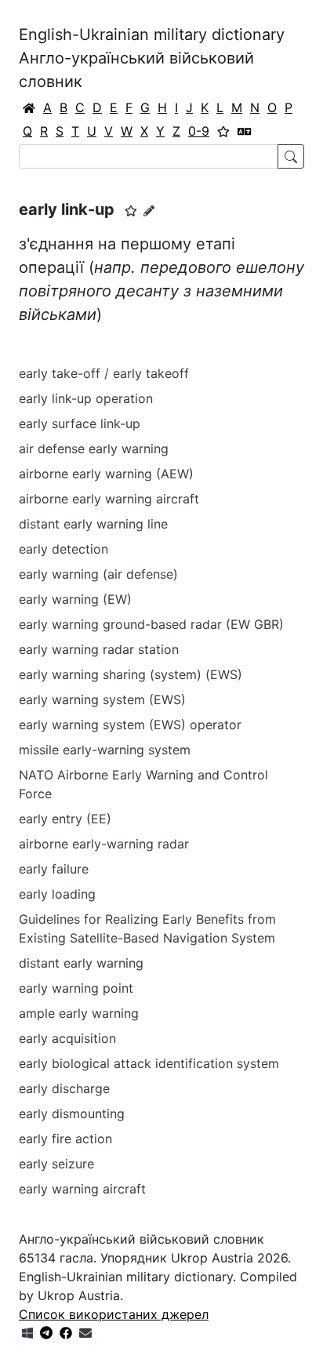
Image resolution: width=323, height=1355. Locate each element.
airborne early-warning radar (104, 844)
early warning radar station (99, 649)
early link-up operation (86, 398)
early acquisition (67, 1038)
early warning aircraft (82, 1189)
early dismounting (72, 1113)
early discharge (64, 1088)
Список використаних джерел (114, 1314)
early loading (57, 894)
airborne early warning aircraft (109, 499)
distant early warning (81, 963)
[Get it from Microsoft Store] (27, 1333)
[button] (131, 210)
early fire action (65, 1138)
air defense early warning (94, 448)
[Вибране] (223, 131)
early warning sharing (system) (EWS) (130, 674)
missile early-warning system (105, 749)
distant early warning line (93, 524)
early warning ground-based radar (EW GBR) (151, 624)
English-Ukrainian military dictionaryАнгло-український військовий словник (152, 58)
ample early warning (79, 1013)
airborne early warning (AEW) (106, 473)
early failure (54, 869)
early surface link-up (79, 423)
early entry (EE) (65, 818)
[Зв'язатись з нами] (85, 1333)
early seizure (56, 1164)
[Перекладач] (245, 131)
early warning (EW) (75, 599)
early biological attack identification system (149, 1063)
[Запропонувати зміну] (148, 210)
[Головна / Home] (29, 107)
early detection (63, 549)
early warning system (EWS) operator (130, 724)
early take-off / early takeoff (104, 373)
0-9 (198, 131)
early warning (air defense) (98, 574)
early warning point (76, 988)
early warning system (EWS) (102, 699)
